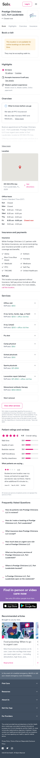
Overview (23, 26)
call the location (8, 287)
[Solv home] (6, 4)
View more (19, 119)
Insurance (33, 26)
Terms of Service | (16, 741)
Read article (8, 663)
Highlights (12, 26)
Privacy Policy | (6, 741)
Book (4, 26)
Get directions (30, 185)
